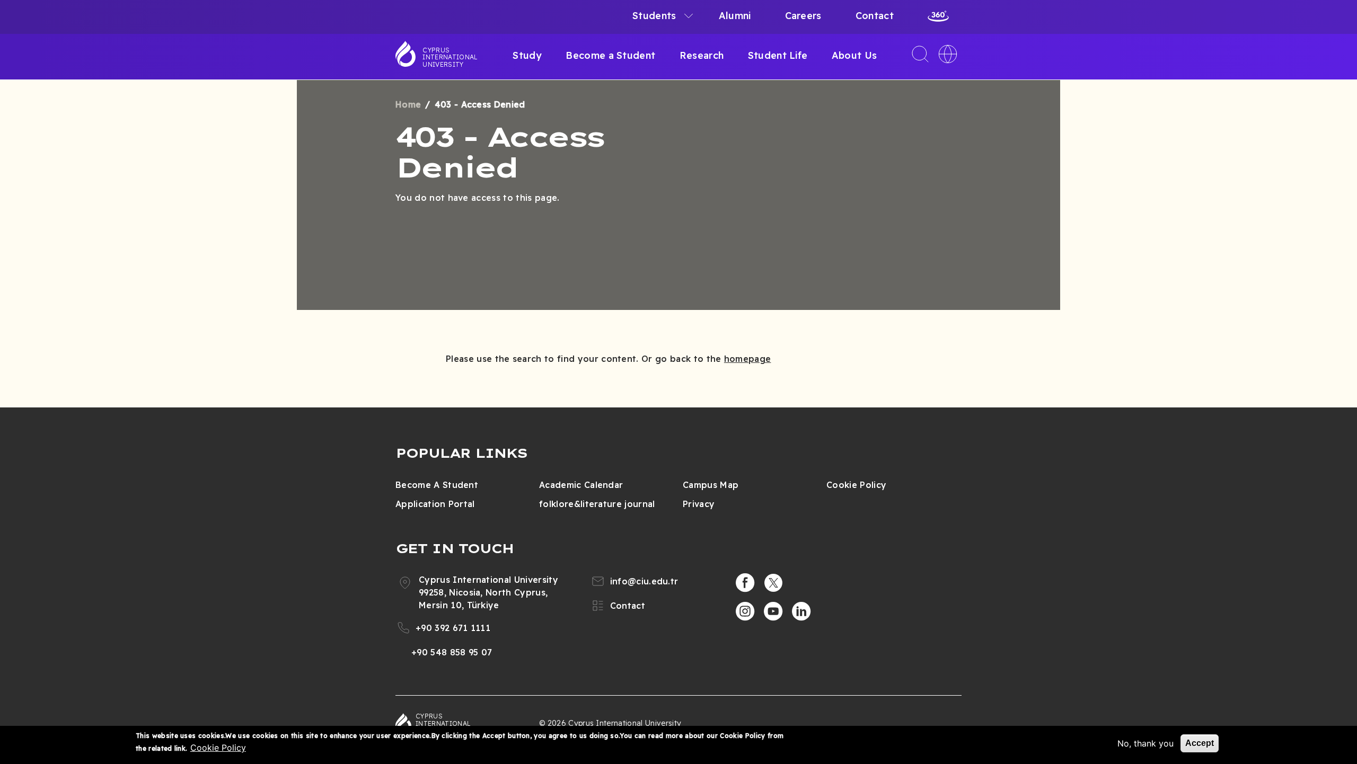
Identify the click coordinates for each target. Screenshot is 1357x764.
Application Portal (435, 504)
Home (408, 104)
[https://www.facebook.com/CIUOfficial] (745, 582)
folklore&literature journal (597, 504)
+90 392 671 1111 (453, 628)
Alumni (735, 16)
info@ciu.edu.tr (644, 581)
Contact (875, 16)
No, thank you (1145, 743)
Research (702, 55)
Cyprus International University (450, 57)
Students (654, 16)
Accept (1199, 743)
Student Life (778, 55)
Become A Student (436, 484)
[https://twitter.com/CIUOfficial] (773, 582)
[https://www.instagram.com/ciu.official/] (745, 611)
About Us (854, 55)
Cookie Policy (856, 484)
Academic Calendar (581, 484)
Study (527, 55)
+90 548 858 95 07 (451, 652)
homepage (747, 358)
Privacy (699, 504)
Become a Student (610, 55)
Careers (803, 16)
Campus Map (710, 484)
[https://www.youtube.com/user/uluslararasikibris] (773, 611)
